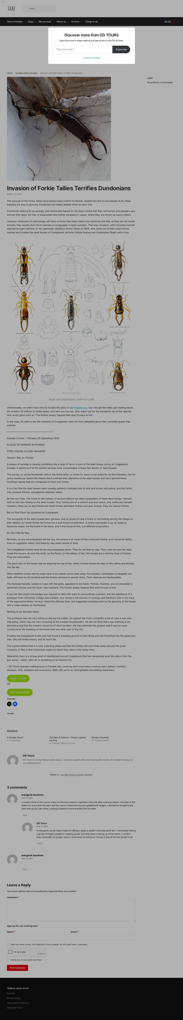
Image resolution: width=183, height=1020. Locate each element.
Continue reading (91, 57)
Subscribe (121, 49)
